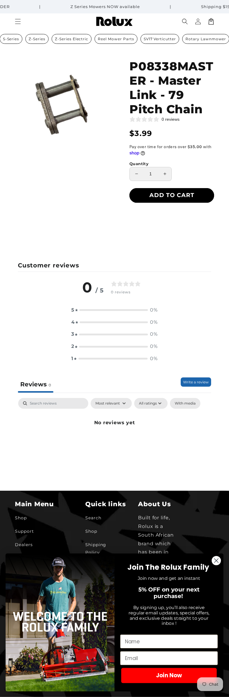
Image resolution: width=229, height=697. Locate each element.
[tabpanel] (114, 443)
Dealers (24, 544)
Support (24, 531)
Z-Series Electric (71, 39)
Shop (21, 518)
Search (93, 518)
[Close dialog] (216, 561)
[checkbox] (185, 403)
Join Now (169, 675)
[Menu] (17, 21)
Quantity (138, 163)
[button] (184, 21)
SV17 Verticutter (160, 39)
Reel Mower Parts (116, 39)
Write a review (196, 382)
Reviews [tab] (35, 384)
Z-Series (37, 39)
